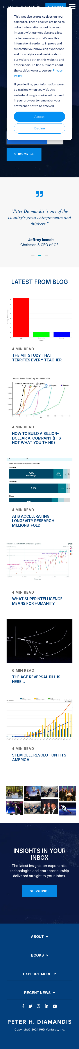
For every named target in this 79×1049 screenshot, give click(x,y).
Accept (39, 116)
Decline (39, 128)
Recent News (37, 993)
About (37, 937)
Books (37, 955)
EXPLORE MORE (37, 974)
